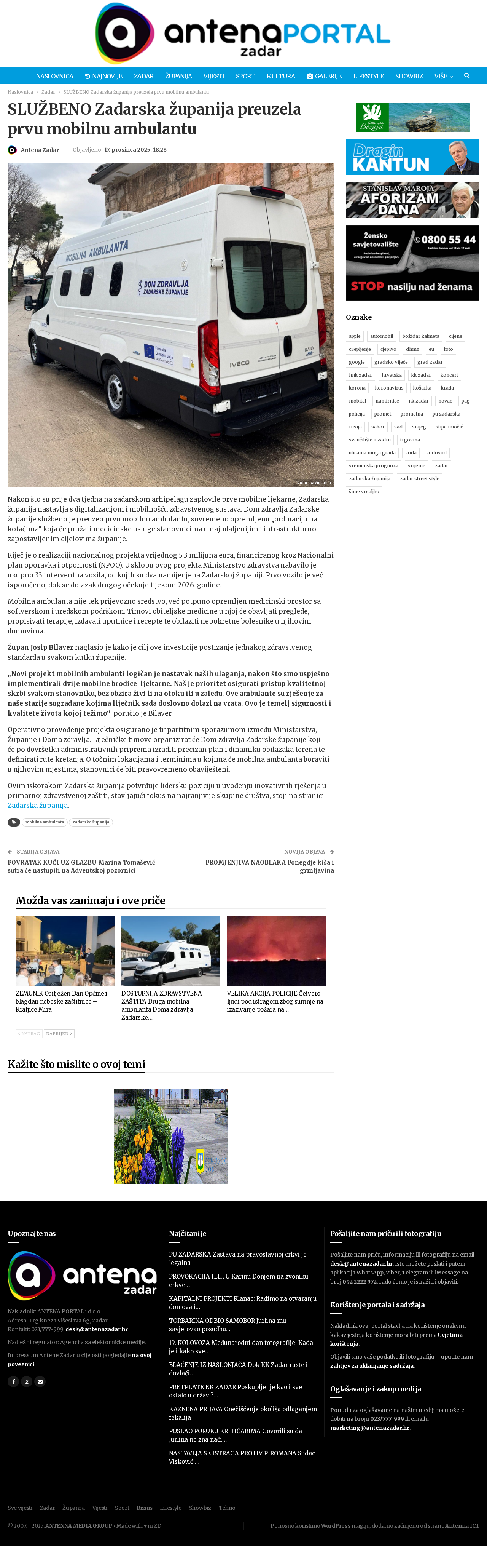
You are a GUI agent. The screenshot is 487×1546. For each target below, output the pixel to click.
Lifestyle (368, 76)
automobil (381, 336)
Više (440, 76)
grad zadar (430, 362)
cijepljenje (360, 349)
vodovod (436, 453)
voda (411, 453)
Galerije (328, 76)
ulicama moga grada (372, 453)
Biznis (144, 1507)
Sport (245, 76)
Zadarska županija (38, 805)
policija (357, 414)
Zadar (143, 76)
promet (382, 414)
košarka (422, 388)
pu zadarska (446, 414)
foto (448, 349)
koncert (449, 375)
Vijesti (214, 76)
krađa (447, 388)
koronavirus (389, 388)
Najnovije (107, 76)
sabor (378, 427)
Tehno (227, 1507)
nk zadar (419, 401)
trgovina (410, 440)
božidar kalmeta (421, 336)
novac (445, 401)
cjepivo (388, 349)
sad (398, 427)
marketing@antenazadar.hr (369, 1427)
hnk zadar (360, 375)
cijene (455, 336)
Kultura (280, 76)
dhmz (412, 349)
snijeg (419, 427)
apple (355, 336)
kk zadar (421, 375)
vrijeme (416, 465)
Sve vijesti (20, 1507)
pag (466, 401)
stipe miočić (449, 427)
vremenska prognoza (373, 465)
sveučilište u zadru (370, 440)
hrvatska (392, 375)
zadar (441, 465)
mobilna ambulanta (44, 822)
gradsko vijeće (391, 362)
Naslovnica (54, 76)
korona (357, 388)
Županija (178, 76)
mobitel (357, 401)
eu (431, 349)
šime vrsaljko (364, 491)
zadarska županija (91, 822)
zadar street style (419, 478)
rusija (355, 427)
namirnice (387, 401)
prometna (412, 414)
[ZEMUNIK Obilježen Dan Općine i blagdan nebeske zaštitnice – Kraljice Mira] (65, 951)
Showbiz (408, 76)
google (357, 362)
